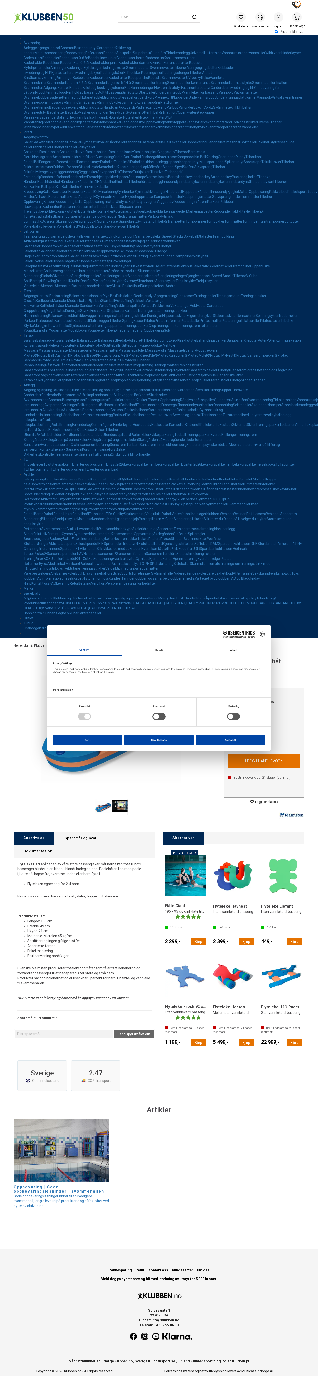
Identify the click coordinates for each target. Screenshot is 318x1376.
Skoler (137, 529)
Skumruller (40, 330)
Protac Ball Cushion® (53, 355)
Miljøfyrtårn (167, 598)
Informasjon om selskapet (62, 578)
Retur (74, 583)
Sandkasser (86, 430)
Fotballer (74, 142)
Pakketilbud (278, 192)
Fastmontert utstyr (196, 88)
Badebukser (33, 58)
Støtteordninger (36, 544)
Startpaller (124, 53)
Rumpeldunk (125, 236)
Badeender (48, 117)
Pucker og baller (244, 177)
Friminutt (55, 534)
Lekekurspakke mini (139, 464)
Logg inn (278, 17)
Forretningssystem (179, 1371)
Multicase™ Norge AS (258, 1371)
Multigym (41, 326)
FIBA (134, 603)
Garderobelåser (190, 390)
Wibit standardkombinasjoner (156, 127)
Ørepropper (205, 112)
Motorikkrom (34, 271)
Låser (60, 306)
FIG (208, 603)
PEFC (267, 603)
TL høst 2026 (114, 464)
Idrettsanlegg (157, 162)
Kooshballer (84, 380)
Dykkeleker (114, 117)
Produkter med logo (50, 92)
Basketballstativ (121, 152)
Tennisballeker (233, 484)
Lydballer (49, 380)
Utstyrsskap (125, 202)
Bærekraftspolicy (243, 598)
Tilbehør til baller (64, 147)
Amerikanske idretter (69, 157)
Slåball (91, 484)
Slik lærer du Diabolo (219, 519)
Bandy (173, 177)
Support (226, 390)
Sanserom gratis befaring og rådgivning (261, 370)
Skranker (49, 221)
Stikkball (263, 142)
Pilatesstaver (270, 321)
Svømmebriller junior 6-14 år (110, 83)
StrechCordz (203, 107)
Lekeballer (178, 142)
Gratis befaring (51, 370)
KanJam (212, 479)
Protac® (99, 345)
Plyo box (94, 301)
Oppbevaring (75, 53)
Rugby (240, 157)
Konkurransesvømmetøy (83, 504)
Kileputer (111, 216)
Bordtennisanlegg (163, 410)
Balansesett (92, 246)
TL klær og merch (37, 469)
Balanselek (32, 246)
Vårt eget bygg (206, 578)
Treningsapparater (109, 326)
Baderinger (75, 68)
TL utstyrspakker (56, 464)
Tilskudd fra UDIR (186, 549)
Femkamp (277, 573)
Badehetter (56, 112)
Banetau (67, 48)
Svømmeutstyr (35, 112)
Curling (75, 281)
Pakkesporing (120, 1270)
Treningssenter (67, 454)
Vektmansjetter (128, 306)
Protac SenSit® (83, 360)
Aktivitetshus (52, 410)
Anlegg (29, 48)
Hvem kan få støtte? (157, 549)
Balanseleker (73, 246)
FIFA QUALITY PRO (191, 603)
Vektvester (198, 306)
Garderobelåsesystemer (60, 395)
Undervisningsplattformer (236, 97)
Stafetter (205, 236)
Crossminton (87, 207)
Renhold (109, 53)
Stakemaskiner (225, 316)
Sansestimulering (102, 375)
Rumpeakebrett (153, 286)
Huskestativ (139, 266)
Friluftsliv (31, 172)
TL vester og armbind (101, 469)
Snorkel (198, 504)
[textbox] (64, 1034)
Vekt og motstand (218, 122)
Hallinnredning (50, 415)
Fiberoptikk (131, 370)
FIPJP (214, 603)
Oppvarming (143, 534)
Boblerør (89, 370)
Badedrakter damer (134, 63)
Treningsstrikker (244, 122)
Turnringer (250, 221)
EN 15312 (83, 603)
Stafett (188, 167)
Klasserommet (122, 534)
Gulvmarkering (105, 192)
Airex (40, 559)
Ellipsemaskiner (174, 316)
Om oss (203, 1270)
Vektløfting (123, 301)
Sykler (99, 281)
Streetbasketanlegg (297, 405)
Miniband (73, 564)
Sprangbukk (87, 221)
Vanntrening (33, 122)
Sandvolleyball (115, 226)
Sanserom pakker (203, 370)
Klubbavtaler (54, 504)
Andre (170, 286)
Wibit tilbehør (189, 127)
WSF (134, 608)
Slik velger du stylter (251, 519)
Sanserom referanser (71, 375)
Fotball (29, 162)
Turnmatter (250, 197)
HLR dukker (132, 73)
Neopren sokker (126, 539)
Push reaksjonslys (125, 564)
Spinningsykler (267, 316)
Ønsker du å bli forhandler (131, 454)
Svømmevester (162, 68)
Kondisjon (72, 311)
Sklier (228, 266)
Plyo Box (109, 296)
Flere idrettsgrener (38, 157)
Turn (27, 216)
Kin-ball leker (229, 479)
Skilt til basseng (110, 92)
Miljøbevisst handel (38, 598)
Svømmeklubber (37, 97)
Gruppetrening (35, 311)
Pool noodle (52, 122)
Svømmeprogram (101, 509)
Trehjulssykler (207, 281)
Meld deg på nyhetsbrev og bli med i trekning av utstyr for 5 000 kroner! (159, 1279)
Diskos (84, 167)
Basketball (32, 152)
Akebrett (48, 286)
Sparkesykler (165, 281)
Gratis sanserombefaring (90, 445)
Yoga (50, 311)
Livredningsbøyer (87, 73)
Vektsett (139, 301)
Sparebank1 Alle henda (78, 549)
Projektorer (181, 370)
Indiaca (122, 182)
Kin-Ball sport (45, 187)
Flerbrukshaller (188, 410)
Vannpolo (226, 92)
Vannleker (218, 78)
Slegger (169, 167)
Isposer (173, 162)
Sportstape (252, 162)
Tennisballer (41, 147)
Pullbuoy (173, 107)
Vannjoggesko (132, 122)
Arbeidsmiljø (266, 598)
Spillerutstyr (234, 162)
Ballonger (47, 251)
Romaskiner (246, 316)
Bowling (49, 281)
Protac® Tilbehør (136, 360)
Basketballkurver (73, 152)
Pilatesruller (250, 321)
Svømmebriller (35, 83)
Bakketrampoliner (62, 430)
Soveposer (105, 172)
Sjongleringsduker (113, 276)
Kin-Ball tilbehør (68, 187)
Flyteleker (130, 117)
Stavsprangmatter (226, 197)
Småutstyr (130, 92)
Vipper (300, 425)
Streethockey (221, 177)
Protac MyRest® (223, 355)
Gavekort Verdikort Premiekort (148, 97)
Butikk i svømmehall (82, 529)
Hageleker (32, 256)
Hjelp (27, 583)
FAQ (53, 583)
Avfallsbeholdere (50, 435)
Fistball (136, 157)
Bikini (154, 63)
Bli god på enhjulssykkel (59, 519)
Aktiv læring (33, 241)
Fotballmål (122, 162)
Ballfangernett (45, 162)
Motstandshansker (106, 122)
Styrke (85, 311)
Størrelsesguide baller (153, 494)
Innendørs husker (76, 271)
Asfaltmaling (52, 241)
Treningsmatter (228, 296)
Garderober (106, 48)
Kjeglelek (246, 479)
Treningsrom (247, 435)
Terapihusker (200, 380)
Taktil (171, 375)
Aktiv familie (242, 573)
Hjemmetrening (36, 316)
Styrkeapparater (82, 326)
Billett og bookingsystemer (103, 88)
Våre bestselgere (37, 573)
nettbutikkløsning (213, 1371)
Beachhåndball (49, 182)
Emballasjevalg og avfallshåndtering (130, 598)
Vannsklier (257, 53)
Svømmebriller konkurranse (189, 83)
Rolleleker (208, 425)
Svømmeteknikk (226, 107)
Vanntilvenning (141, 509)
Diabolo (47, 276)
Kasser (49, 202)
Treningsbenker (136, 326)
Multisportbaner (212, 162)
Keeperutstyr (189, 162)
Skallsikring (211, 390)
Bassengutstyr (85, 48)
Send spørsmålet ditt (134, 1034)
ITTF (243, 603)
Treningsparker (168, 326)
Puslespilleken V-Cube (156, 519)
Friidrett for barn (66, 167)
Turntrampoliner (271, 221)
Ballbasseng (53, 271)
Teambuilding (223, 236)
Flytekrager (93, 68)
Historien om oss (96, 578)
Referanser (94, 53)
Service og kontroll (187, 415)
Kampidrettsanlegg (98, 415)
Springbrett (128, 221)
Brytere (102, 370)
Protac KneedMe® (143, 355)
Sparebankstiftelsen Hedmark (223, 549)
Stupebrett (141, 53)
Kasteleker (129, 241)
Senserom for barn (125, 445)
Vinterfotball (181, 514)
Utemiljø (30, 435)
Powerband (101, 564)
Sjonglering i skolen (189, 519)
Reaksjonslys (144, 296)
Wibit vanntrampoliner (216, 127)
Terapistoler (219, 380)
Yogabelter (96, 330)
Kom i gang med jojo (123, 519)
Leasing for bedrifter (140, 583)
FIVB (222, 603)
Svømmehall (33, 88)
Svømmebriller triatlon (269, 83)
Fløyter (81, 211)
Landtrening (157, 107)
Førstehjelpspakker (102, 177)
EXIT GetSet (84, 559)
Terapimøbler (119, 380)
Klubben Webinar (219, 514)
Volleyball (31, 226)
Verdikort (98, 583)
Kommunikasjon (288, 340)
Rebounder (222, 211)
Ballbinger (69, 405)
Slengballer (215, 142)
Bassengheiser (73, 400)
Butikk (113, 400)
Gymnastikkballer (95, 142)
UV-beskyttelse (198, 78)
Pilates (59, 311)
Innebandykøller (216, 182)
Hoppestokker (52, 246)
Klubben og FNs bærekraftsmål (77, 598)
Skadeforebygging (121, 494)
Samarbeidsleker (148, 236)
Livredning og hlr (241, 88)
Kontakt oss (40, 583)
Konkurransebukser (179, 58)
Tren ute (213, 564)
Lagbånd (151, 211)
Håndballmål (87, 182)
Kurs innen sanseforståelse (103, 449)
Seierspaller (242, 405)
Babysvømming (66, 102)
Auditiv (121, 375)
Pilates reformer (168, 321)
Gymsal (68, 534)
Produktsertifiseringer (41, 603)
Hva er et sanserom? (100, 554)
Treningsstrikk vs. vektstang (58, 568)
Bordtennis (196, 152)
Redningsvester (114, 68)
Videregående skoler (190, 573)
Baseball (85, 256)
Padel (101, 207)
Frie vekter (32, 306)
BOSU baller (53, 559)
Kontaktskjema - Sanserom (61, 449)
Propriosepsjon (155, 375)
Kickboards (127, 107)
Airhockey (52, 479)
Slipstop (186, 504)
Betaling (84, 583)
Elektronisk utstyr (167, 88)
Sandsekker (89, 306)
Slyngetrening (165, 296)
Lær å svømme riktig (138, 504)
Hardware (240, 390)
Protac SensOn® (109, 360)
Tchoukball (253, 157)
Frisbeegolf (150, 157)
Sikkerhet (216, 266)
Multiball (259, 479)
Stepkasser (185, 296)
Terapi (29, 335)
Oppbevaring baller (69, 202)
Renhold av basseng (82, 92)
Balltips (81, 489)
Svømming (32, 43)
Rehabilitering (34, 365)
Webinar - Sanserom (281, 514)
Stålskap (86, 395)
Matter (243, 192)
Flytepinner (147, 117)
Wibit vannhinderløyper (283, 53)
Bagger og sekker (63, 107)
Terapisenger (161, 380)
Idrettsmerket (100, 534)
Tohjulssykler (186, 281)
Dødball (127, 479)
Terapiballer (33, 380)
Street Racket (171, 484)
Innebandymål (240, 182)
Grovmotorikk (166, 340)
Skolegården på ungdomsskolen (112, 440)
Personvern (115, 583)
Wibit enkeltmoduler (75, 127)
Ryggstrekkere (206, 350)
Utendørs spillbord (117, 435)
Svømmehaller (162, 573)
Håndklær (111, 107)
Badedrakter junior (104, 63)
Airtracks (41, 197)
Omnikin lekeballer (94, 187)
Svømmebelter (138, 68)
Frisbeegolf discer (37, 628)
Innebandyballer (191, 182)
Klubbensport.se (161, 1361)
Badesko (196, 63)
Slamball (108, 301)
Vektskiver (162, 306)
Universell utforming (206, 53)
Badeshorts (155, 58)
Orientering (227, 157)
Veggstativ (166, 152)
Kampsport (185, 157)
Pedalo (122, 340)
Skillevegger (123, 395)
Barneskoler (65, 573)
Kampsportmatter (168, 197)
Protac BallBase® (84, 355)
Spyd (179, 167)
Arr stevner (44, 167)
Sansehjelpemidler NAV (65, 554)
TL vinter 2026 (190, 464)
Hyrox (43, 564)
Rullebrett (135, 340)
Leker (152, 256)
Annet (207, 73)
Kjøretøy (130, 281)
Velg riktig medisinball (122, 568)
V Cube (251, 276)
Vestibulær (184, 375)
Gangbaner (235, 340)
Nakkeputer (83, 345)
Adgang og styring (38, 390)
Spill (27, 281)
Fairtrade (124, 603)
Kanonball (133, 142)
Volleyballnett (67, 226)
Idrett (28, 132)
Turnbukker (215, 221)
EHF (73, 603)
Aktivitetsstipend (62, 544)
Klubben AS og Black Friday (239, 578)
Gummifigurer (99, 266)
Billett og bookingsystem (108, 390)
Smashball (232, 142)
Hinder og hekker (100, 211)
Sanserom (32, 370)
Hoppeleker (89, 261)
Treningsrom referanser (199, 326)
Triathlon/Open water (179, 112)
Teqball (180, 435)
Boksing (109, 489)
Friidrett (30, 167)
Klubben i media (182, 578)
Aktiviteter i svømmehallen (62, 499)
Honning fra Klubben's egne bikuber (51, 613)
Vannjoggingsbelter (202, 68)
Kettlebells (44, 301)
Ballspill (69, 489)
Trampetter (176, 221)
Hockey (162, 177)
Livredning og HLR (37, 73)
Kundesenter (182, 1270)
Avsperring (53, 405)
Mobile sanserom (242, 445)
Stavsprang (203, 167)
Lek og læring (34, 479)
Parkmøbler (140, 435)
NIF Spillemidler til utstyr (117, 544)
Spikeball (191, 236)
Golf (90, 281)
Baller (28, 142)
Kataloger (198, 514)
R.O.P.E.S (145, 564)
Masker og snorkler (94, 112)
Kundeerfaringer (122, 578)
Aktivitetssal (72, 410)
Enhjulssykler (112, 246)
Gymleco (142, 559)
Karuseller (156, 266)
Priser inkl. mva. (292, 32)
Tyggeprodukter (150, 345)
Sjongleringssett (199, 276)
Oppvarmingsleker (44, 484)
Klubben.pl (240, 1361)
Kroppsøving (33, 192)
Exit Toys (292, 573)
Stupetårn (158, 53)
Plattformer (169, 102)
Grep (152, 326)
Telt (117, 172)
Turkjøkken (141, 172)
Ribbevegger (87, 316)
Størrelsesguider (37, 539)
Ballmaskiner (110, 405)
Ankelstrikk (91, 499)
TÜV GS (66, 608)
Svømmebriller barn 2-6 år (67, 83)
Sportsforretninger (136, 573)
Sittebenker (158, 395)
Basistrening (59, 296)
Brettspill (63, 281)
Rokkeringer (122, 261)
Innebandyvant (262, 182)
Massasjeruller (156, 350)
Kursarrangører (148, 102)
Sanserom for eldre (161, 554)
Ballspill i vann (95, 117)
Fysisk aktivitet (124, 559)
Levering (63, 583)
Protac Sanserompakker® (257, 355)
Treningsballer (205, 296)
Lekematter (99, 271)
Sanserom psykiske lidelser (207, 445)
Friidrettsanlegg (149, 405)
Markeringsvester (200, 211)
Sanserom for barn (131, 554)
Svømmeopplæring (39, 102)
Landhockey (201, 177)
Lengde (135, 167)
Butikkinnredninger (139, 88)
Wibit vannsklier (246, 127)
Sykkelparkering (161, 435)
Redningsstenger (175, 73)
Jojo (68, 276)
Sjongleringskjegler (143, 276)
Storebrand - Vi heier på (276, 544)
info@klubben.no (165, 1320)
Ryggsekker (88, 172)
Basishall (117, 410)
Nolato (143, 539)
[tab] (34, 838)
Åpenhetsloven (218, 598)
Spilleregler (196, 534)
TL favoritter (285, 464)
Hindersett (174, 192)
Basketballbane (136, 410)
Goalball (198, 489)
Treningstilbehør (36, 211)
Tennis (138, 207)
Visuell (212, 375)
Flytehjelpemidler (37, 68)
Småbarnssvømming (40, 78)
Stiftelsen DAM (206, 544)
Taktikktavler (271, 162)
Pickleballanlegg (138, 415)
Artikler (29, 474)
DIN (67, 603)
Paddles (160, 504)
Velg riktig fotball (158, 514)
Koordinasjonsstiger (128, 211)
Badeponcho (138, 78)
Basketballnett (97, 152)
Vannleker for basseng (201, 92)
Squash (127, 207)
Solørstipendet (86, 544)
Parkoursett (45, 321)
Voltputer (291, 221)
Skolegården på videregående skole (166, 440)
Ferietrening (103, 559)
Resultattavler (162, 415)
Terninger (156, 241)
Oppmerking (223, 405)
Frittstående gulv (83, 197)
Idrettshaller (33, 410)
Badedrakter (33, 63)
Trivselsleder (33, 464)
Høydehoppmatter (139, 197)
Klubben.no (42, 645)
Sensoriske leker (230, 375)
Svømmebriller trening (149, 83)
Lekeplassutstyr (36, 266)
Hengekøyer (47, 172)
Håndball (30, 182)
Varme (151, 177)
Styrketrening (134, 514)
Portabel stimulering (156, 370)
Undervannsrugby (169, 92)
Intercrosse (168, 157)
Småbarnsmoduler (123, 271)
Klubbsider (226, 68)
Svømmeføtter (138, 112)
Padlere (142, 107)
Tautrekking (191, 484)
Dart (127, 157)
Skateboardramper (266, 405)
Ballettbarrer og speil (61, 216)
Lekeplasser (33, 420)
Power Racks (58, 326)
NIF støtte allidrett (149, 544)
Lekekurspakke (167, 464)
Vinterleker (32, 286)
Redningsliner (151, 73)
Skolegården (33, 440)
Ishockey (185, 177)
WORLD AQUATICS (86, 608)
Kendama (99, 519)
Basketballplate (146, 152)
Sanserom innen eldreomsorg (163, 445)
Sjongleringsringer (172, 276)
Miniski (117, 286)
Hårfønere (141, 395)
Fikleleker (53, 345)
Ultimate (251, 484)
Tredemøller (288, 316)
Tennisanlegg (212, 415)
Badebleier (50, 58)
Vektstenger (155, 301)
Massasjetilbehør (181, 350)
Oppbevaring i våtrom (190, 202)
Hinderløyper (120, 266)
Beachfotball (67, 162)
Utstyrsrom (257, 415)
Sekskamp (260, 573)
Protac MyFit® (199, 355)
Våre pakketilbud (219, 573)
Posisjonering (140, 380)
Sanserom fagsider (39, 375)
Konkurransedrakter (173, 63)
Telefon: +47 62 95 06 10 (159, 1325)
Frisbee (58, 261)
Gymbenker (126, 192)
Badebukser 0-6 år (73, 58)
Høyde (94, 167)
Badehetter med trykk (67, 97)
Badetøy (170, 499)
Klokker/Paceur (148, 400)
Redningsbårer (111, 73)
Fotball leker (63, 514)
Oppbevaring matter (100, 202)
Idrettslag (149, 529)
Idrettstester (228, 489)
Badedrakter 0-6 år (75, 63)
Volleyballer (86, 147)
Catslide (68, 559)
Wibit (168, 117)
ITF (237, 603)
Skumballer (129, 251)
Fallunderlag (78, 266)
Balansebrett (46, 340)
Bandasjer (49, 177)
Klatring (212, 157)
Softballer (248, 142)
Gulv (167, 330)
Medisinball (57, 564)
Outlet (28, 618)
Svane (48, 608)
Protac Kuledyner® (173, 355)
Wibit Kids (125, 127)
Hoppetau (190, 192)
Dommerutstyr (88, 162)
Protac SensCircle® (55, 360)
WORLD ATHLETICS (116, 608)
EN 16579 (98, 603)
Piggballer (101, 380)
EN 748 (111, 603)
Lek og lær (32, 231)
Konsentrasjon (35, 345)
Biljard (91, 157)
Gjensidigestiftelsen (178, 544)
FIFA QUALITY (166, 603)
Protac (165, 539)
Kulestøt (123, 167)
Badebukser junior (102, 58)
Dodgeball (60, 142)
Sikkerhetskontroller (39, 454)
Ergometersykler (200, 316)
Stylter (153, 246)
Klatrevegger (99, 321)
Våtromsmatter (246, 92)
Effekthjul (115, 370)
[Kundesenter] (260, 17)
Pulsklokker (125, 296)
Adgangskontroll (48, 48)
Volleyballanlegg (278, 415)
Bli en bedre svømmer (194, 499)
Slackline (141, 246)
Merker (29, 588)
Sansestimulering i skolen (196, 554)
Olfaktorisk (135, 375)
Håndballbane (72, 415)
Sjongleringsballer (85, 276)
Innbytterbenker (200, 405)
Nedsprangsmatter (197, 197)
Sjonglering (32, 276)
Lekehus (186, 266)
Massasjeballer (81, 350)
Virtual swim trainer (287, 97)
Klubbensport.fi (203, 1361)
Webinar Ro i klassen (249, 514)
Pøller (271, 340)
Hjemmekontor (161, 559)
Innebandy (170, 182)
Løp (144, 167)
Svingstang (146, 221)
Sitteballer (114, 345)
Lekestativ (201, 266)
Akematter (63, 286)
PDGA (258, 603)
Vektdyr (169, 345)
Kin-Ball (164, 142)
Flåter (160, 117)
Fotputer (67, 345)
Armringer (58, 68)
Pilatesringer (231, 321)
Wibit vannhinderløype (115, 529)
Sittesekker (181, 380)
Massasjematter (106, 350)
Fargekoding (105, 236)
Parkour (213, 202)
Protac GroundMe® (113, 355)
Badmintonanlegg (96, 410)
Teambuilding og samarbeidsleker (50, 236)
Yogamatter (58, 330)
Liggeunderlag (68, 172)
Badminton (51, 207)
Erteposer (76, 192)
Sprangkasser (108, 221)
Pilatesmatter (211, 321)
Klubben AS (33, 578)
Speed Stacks (173, 236)
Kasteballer (150, 142)
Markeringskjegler (172, 211)
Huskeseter (160, 425)
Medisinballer (92, 296)
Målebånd (155, 167)
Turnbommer (196, 221)
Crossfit (30, 301)
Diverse (263, 122)
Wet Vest (214, 539)
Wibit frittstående (104, 127)
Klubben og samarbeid (152, 578)
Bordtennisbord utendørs (83, 435)
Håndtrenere (69, 365)
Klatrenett (171, 266)
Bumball (84, 479)
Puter (262, 340)
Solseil (100, 430)
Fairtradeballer (90, 613)
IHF (232, 603)
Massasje (31, 350)
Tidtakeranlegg (178, 53)
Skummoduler (67, 221)
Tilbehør (180, 68)
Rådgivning (189, 400)
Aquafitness (109, 499)
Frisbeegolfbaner (174, 405)
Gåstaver (52, 365)
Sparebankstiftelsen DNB (238, 544)
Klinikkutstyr (186, 340)
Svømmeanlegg (36, 400)
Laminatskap (103, 395)
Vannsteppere (175, 122)
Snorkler (186, 107)
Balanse (63, 256)
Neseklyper (117, 112)
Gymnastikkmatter (110, 197)
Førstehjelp (32, 177)
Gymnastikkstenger (150, 192)
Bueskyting (104, 157)
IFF (228, 603)
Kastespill (105, 261)
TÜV (56, 608)
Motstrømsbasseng (50, 53)
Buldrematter (59, 197)
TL (26, 459)
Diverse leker (42, 261)
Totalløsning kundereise (70, 390)
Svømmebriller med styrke (231, 83)
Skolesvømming (124, 102)
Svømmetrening (36, 107)
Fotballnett (138, 162)
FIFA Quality (115, 514)
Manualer (59, 301)
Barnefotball (44, 514)
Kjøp (264, 761)
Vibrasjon (200, 375)
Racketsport (297, 192)
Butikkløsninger (166, 390)
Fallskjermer (86, 236)
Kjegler (233, 192)
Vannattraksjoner (235, 53)
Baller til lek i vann (70, 117)
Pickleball (227, 202)
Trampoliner (183, 256)
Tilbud (28, 623)
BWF (61, 603)
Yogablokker (78, 330)
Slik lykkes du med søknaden (119, 549)
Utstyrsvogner (145, 202)
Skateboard (146, 281)
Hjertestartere (62, 73)
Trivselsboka (266, 464)
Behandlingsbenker (72, 177)
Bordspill (36, 281)
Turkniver (157, 172)
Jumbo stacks (195, 479)
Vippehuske (260, 266)
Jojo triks (85, 519)
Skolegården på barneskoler (65, 440)
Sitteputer (130, 345)
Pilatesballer (190, 321)
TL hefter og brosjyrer (87, 464)
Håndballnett (107, 182)
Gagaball (177, 479)
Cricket (118, 157)
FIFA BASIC (146, 603)
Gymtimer (81, 534)
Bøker (67, 241)
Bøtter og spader (85, 286)
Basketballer (42, 142)
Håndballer (117, 142)
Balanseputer (87, 340)
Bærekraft (32, 593)
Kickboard (36, 504)
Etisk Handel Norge (191, 598)
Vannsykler (195, 122)
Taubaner (287, 425)
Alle (53, 573)
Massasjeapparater (54, 350)
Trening (30, 291)
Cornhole (98, 479)
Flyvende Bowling (146, 479)
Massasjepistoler (132, 350)
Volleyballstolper (91, 226)
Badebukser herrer (131, 58)
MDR (250, 603)
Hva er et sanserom (55, 445)
